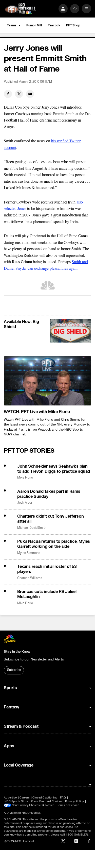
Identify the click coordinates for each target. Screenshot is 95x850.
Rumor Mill (34, 25)
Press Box (37, 801)
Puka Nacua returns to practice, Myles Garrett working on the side (53, 544)
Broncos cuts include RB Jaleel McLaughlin (46, 594)
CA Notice (47, 805)
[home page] (20, 8)
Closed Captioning (44, 798)
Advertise (10, 798)
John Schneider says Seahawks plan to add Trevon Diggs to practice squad (53, 469)
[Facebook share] (8, 94)
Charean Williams (29, 578)
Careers (25, 798)
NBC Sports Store (16, 801)
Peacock (54, 25)
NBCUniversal (31, 813)
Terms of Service (68, 805)
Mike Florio (25, 478)
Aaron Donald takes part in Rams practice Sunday (48, 494)
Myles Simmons (28, 553)
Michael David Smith (31, 528)
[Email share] (30, 94)
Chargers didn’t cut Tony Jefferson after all (50, 519)
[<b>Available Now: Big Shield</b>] (70, 331)
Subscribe (14, 670)
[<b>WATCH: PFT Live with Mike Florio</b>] (47, 380)
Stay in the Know (17, 652)
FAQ (63, 798)
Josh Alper (24, 503)
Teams (11, 25)
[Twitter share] (19, 94)
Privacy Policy (74, 801)
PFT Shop (73, 25)
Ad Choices (55, 801)
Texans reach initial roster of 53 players (47, 569)
